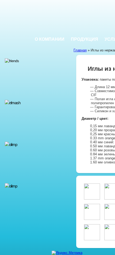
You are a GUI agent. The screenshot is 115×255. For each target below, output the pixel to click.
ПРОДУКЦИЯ (84, 39)
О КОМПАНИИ (49, 39)
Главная (80, 50)
